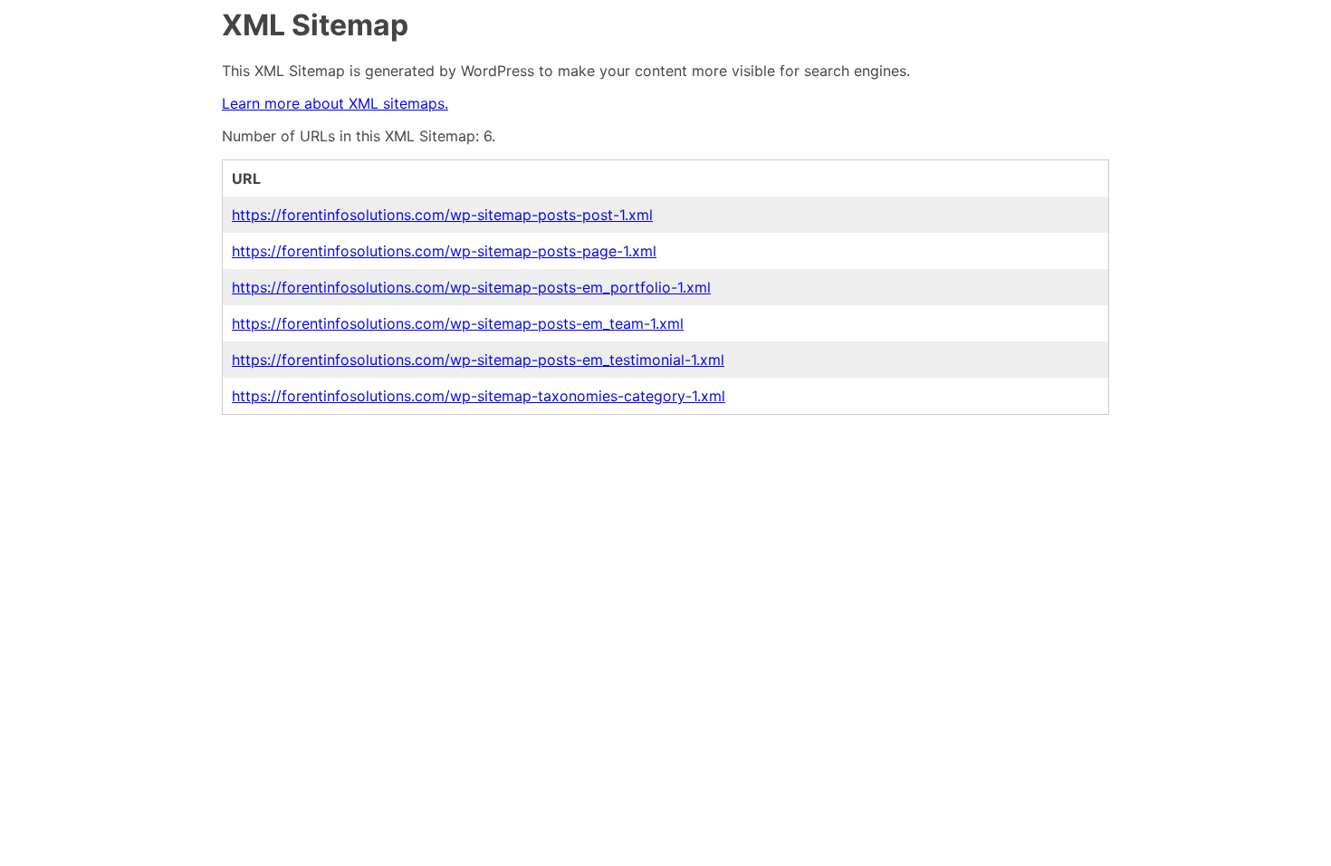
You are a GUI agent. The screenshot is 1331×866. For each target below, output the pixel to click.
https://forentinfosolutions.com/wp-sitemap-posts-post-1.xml (442, 215)
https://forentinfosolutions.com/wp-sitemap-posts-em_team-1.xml (458, 323)
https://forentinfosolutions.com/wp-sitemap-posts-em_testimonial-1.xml (478, 360)
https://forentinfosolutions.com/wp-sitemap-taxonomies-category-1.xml (478, 396)
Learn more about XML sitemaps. (335, 103)
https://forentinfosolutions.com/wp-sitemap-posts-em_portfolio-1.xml (471, 287)
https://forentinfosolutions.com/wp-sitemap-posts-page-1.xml (444, 251)
